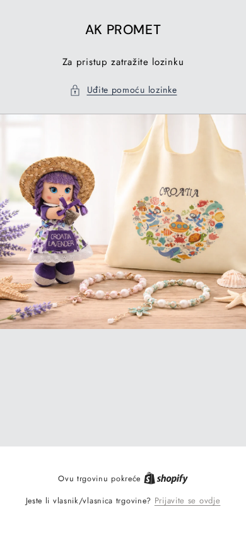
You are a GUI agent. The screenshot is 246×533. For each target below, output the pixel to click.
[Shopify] (166, 478)
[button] (123, 90)
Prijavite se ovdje (188, 500)
